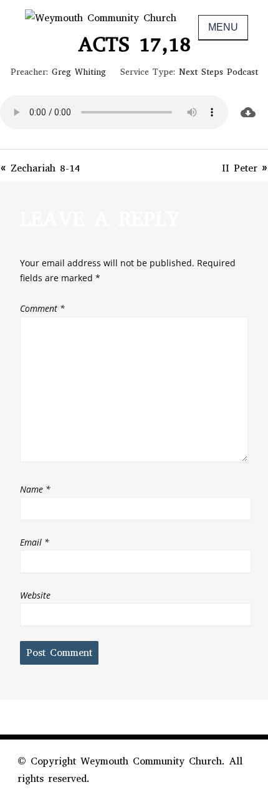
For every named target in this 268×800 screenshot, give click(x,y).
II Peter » (245, 168)
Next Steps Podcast (218, 72)
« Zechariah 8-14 (40, 168)
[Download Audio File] (248, 112)
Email (34, 542)
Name (35, 489)
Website (35, 595)
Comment (42, 308)
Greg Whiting (79, 72)
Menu (223, 27)
